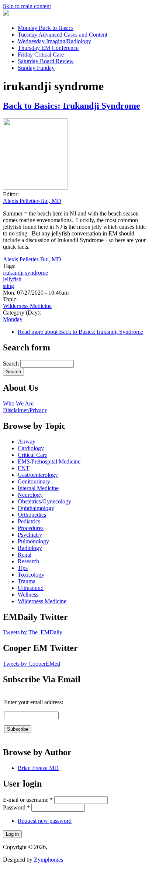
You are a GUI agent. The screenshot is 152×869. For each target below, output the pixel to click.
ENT (24, 468)
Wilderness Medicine (27, 306)
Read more (80, 332)
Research (28, 561)
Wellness (28, 594)
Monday (45, 28)
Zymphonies (48, 859)
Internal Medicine (38, 488)
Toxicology (31, 574)
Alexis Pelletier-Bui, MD (32, 201)
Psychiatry (30, 535)
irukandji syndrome (25, 272)
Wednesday (54, 41)
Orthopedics (32, 515)
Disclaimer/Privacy (25, 410)
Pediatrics (29, 521)
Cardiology (31, 448)
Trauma (26, 581)
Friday (41, 54)
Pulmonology (33, 541)
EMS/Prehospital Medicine (49, 461)
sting (8, 286)
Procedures (31, 528)
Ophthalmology (36, 508)
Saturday (46, 61)
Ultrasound (31, 588)
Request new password (45, 821)
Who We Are (18, 403)
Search (11, 363)
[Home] (6, 13)
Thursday (48, 48)
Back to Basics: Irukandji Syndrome (71, 106)
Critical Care (32, 455)
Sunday (36, 68)
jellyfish (12, 279)
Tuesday (62, 34)
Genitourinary (34, 481)
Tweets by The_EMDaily (32, 632)
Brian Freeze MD (38, 768)
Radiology (30, 548)
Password (16, 807)
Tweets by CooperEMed (31, 664)
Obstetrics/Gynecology (44, 501)
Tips (23, 568)
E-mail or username (28, 800)
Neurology (30, 495)
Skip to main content (27, 6)
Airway (26, 441)
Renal (24, 554)
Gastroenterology (38, 475)
